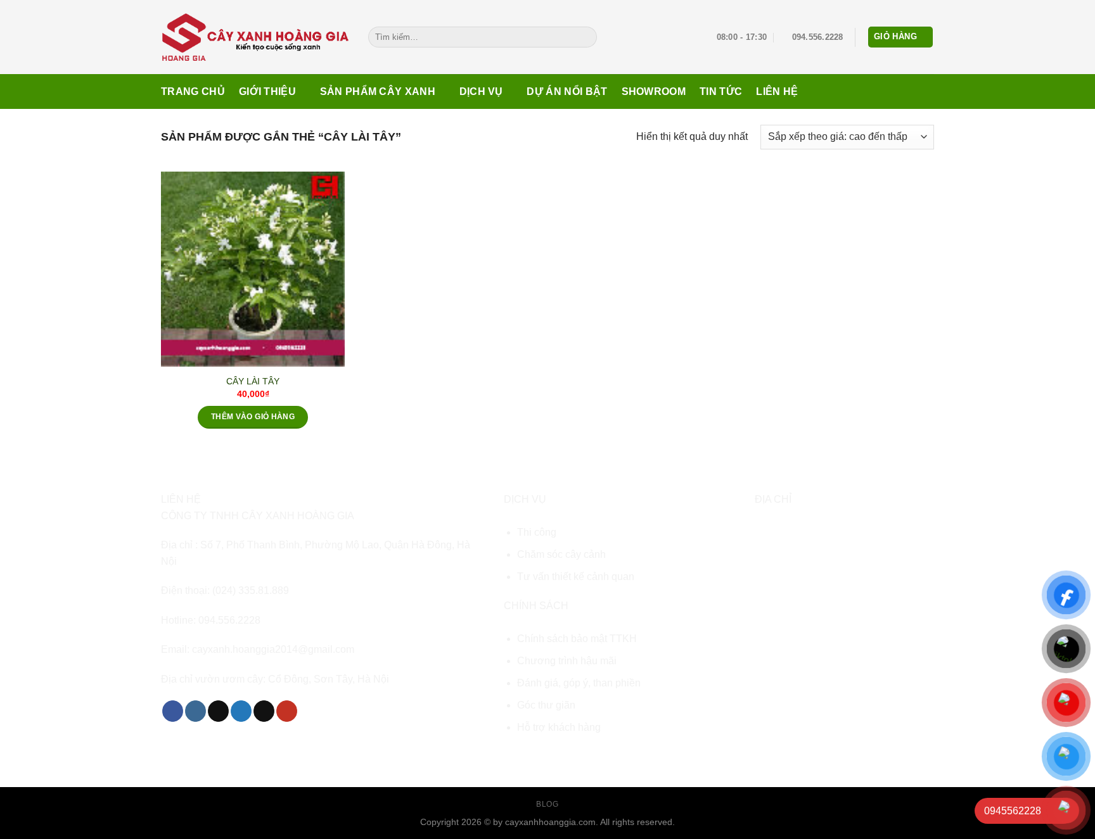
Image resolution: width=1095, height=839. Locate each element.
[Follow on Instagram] (195, 711)
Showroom (654, 91)
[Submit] (584, 37)
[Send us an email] (263, 711)
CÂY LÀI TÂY (252, 381)
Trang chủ (193, 91)
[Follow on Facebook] (172, 711)
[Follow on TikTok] (218, 711)
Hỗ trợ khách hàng (559, 727)
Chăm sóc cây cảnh (561, 554)
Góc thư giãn (546, 705)
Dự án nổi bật (567, 91)
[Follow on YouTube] (286, 711)
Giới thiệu (267, 91)
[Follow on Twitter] (241, 711)
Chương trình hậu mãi (567, 660)
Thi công (536, 532)
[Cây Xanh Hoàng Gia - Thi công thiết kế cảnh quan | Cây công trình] (255, 36)
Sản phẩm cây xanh (377, 91)
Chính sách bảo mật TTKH (577, 638)
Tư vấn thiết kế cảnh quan (575, 576)
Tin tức (721, 91)
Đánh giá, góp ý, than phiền (579, 683)
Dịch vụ (481, 91)
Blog (547, 804)
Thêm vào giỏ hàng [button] (253, 416)
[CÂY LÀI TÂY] (253, 269)
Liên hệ (777, 91)
